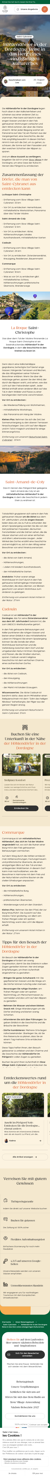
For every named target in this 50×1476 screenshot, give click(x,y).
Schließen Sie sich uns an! (25, 1392)
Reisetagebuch (25, 1382)
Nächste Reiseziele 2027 (25, 1407)
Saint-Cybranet (9, 1324)
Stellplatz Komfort (15, 780)
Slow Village (35, 160)
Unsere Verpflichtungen (25, 1387)
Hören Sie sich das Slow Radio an (25, 1397)
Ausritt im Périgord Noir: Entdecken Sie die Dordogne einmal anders (21, 1125)
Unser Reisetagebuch (25, 1322)
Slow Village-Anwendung (25, 1402)
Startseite (6, 1322)
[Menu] (45, 9)
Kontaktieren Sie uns (25, 1416)
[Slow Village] (5, 9)
